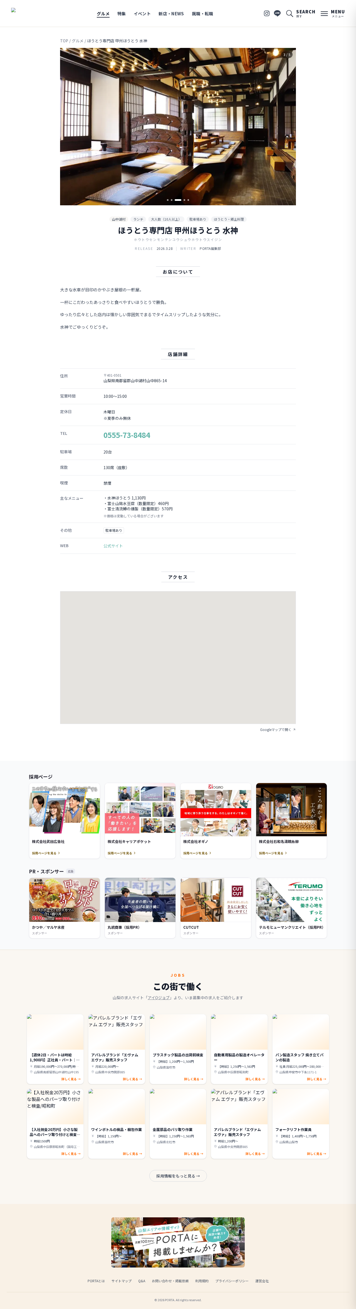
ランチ (138, 219)
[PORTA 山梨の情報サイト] (28, 13)
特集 (121, 13)
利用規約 (202, 1280)
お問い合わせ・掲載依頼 (170, 1280)
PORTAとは (96, 1280)
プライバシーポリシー (232, 1280)
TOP (64, 40)
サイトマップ (122, 1280)
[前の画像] (69, 126)
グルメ (103, 13)
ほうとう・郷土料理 (229, 219)
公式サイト (113, 546)
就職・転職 (202, 13)
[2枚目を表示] (171, 200)
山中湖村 (118, 219)
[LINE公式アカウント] (277, 13)
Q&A (141, 1280)
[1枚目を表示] (168, 200)
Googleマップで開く (275, 729)
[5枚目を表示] (188, 200)
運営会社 (262, 1280)
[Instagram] (267, 13)
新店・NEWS (171, 13)
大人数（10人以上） (166, 219)
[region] (178, 126)
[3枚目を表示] (178, 200)
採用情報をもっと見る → (178, 1176)
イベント (142, 13)
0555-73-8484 (126, 435)
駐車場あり (197, 219)
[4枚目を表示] (184, 200)
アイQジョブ (159, 997)
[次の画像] (287, 126)
